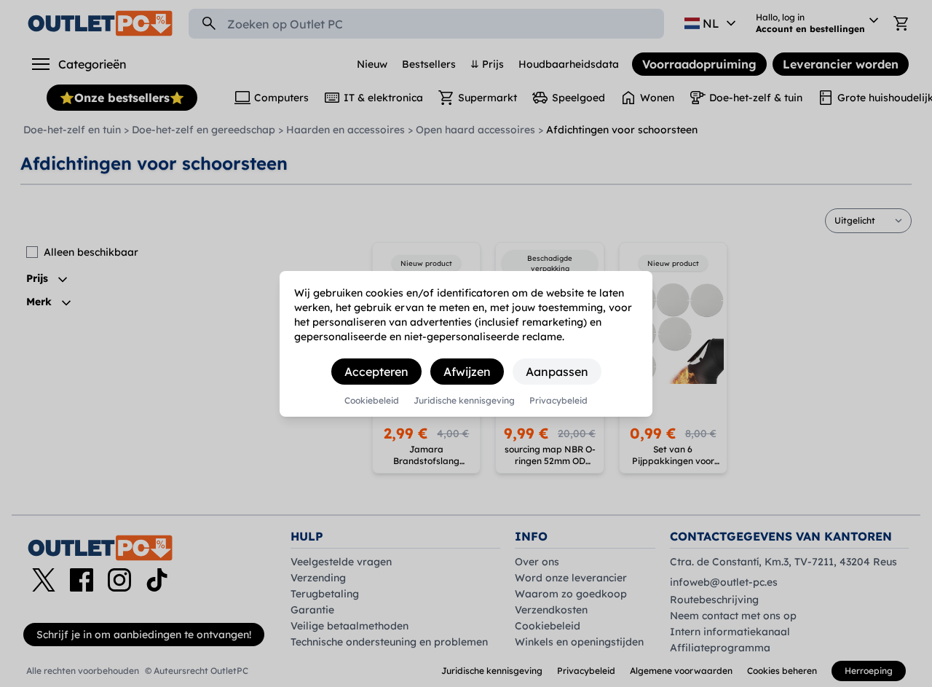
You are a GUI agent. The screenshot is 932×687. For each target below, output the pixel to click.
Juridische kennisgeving (464, 400)
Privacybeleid (558, 400)
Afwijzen (467, 371)
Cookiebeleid (371, 400)
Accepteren (376, 371)
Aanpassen (557, 371)
